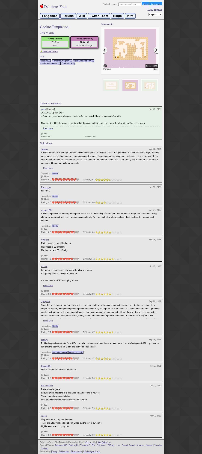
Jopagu (44, 149)
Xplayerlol (45, 301)
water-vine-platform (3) (84, 61)
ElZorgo (111, 445)
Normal (149, 445)
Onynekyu (101, 445)
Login (150, 9)
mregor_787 (46, 210)
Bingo (117, 15)
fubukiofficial (47, 386)
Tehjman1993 (61, 445)
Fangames (49, 15)
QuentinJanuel (128, 445)
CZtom (44, 266)
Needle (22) (45, 61)
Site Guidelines (104, 442)
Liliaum (44, 340)
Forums (68, 15)
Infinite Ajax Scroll (91, 451)
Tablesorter (64, 451)
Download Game (49, 51)
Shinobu (158, 445)
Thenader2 (85, 445)
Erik (93, 445)
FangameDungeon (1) (62, 61)
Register (158, 9)
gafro (51, 32)
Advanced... (156, 4)
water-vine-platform (59, 352)
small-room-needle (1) (50, 63)
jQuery (54, 451)
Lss (118, 445)
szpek (44, 416)
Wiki (82, 15)
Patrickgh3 (73, 445)
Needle (55, 173)
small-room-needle (76, 352)
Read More (48, 128)
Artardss (140, 445)
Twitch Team (99, 15)
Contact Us (90, 442)
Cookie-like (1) (68, 63)
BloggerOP (46, 366)
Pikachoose (76, 451)
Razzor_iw (46, 187)
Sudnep (44, 448)
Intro (130, 15)
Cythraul (45, 240)
